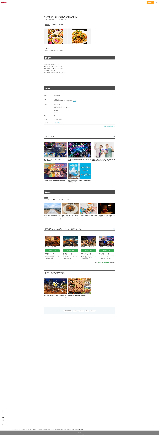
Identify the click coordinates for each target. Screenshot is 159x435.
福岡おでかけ (35, 429)
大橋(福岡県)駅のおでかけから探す (50, 429)
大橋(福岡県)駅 (68, 310)
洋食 (87, 310)
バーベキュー (100, 262)
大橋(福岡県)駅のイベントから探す (63, 429)
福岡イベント (41, 429)
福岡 (75, 310)
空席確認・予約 (52, 250)
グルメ (81, 310)
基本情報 (48, 88)
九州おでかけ (23, 429)
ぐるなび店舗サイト (58, 122)
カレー (93, 310)
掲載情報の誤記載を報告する (109, 126)
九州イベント (29, 429)
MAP (74, 100)
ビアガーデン (107, 262)
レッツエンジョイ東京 (16, 429)
